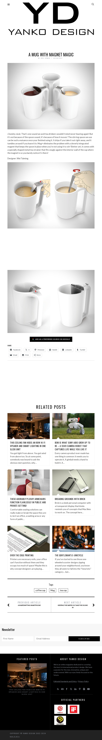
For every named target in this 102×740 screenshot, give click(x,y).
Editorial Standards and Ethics (65, 681)
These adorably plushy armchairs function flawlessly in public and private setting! (28, 502)
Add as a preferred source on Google (52, 339)
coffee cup (40, 590)
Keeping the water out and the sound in (73, 604)
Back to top (14, 736)
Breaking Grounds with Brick (70, 499)
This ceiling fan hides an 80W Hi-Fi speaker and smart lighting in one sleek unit (28, 446)
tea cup (63, 590)
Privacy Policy (83, 681)
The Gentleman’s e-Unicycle (69, 555)
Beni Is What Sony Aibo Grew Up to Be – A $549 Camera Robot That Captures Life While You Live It (72, 446)
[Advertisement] (51, 43)
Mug (53, 590)
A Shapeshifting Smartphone (29, 603)
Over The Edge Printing (22, 555)
